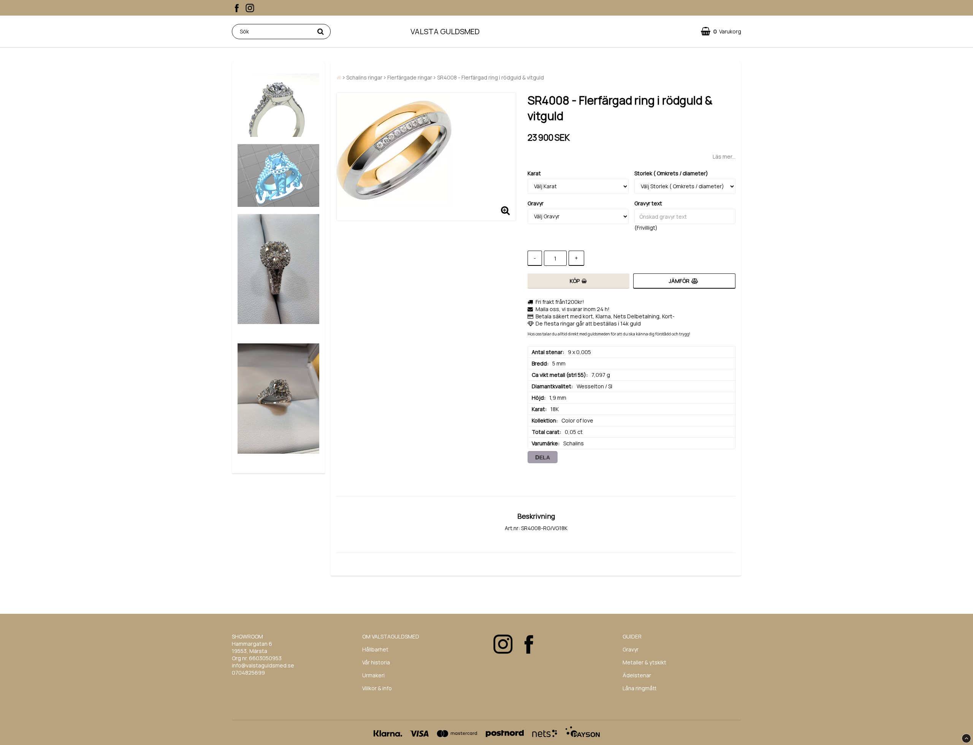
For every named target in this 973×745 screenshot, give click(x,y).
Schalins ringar (364, 77)
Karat (534, 173)
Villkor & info (377, 688)
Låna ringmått (639, 688)
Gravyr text (648, 203)
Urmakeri (373, 675)
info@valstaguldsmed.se (263, 665)
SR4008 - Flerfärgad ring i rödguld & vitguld (490, 77)
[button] (721, 31)
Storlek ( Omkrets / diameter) (671, 173)
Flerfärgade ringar (409, 77)
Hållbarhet (375, 649)
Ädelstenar (637, 675)
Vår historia (376, 662)
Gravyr (536, 203)
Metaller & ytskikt (644, 662)
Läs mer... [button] (724, 156)
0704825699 (248, 672)
